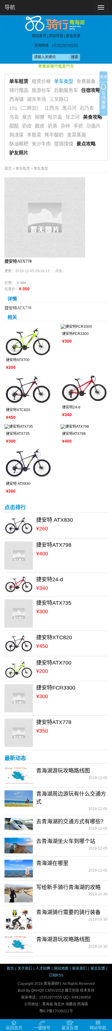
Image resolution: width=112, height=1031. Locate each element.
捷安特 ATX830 (18, 484)
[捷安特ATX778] (44, 217)
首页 (8, 169)
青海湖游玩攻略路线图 (63, 771)
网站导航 (56, 36)
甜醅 (14, 126)
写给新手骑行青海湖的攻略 (68, 887)
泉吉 (27, 117)
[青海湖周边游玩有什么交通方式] (18, 798)
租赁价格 (41, 81)
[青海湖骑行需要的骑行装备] (18, 919)
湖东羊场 (36, 99)
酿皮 (40, 126)
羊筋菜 (34, 134)
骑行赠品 (18, 90)
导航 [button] (9, 7)
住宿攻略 (90, 90)
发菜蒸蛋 (76, 134)
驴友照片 (18, 152)
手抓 (78, 126)
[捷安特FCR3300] (84, 326)
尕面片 (93, 126)
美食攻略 (92, 117)
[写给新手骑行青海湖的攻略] (18, 893)
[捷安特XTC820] (28, 389)
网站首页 (39, 36)
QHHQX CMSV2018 (47, 990)
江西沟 (52, 108)
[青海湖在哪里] (18, 868)
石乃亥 (87, 108)
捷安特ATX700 (18, 360)
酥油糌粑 (18, 143)
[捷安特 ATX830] (28, 463)
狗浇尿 (16, 134)
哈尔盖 (55, 117)
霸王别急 (72, 990)
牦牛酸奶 (54, 134)
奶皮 (27, 126)
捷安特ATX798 (74, 434)
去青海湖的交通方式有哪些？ (71, 822)
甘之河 (72, 117)
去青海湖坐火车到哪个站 (65, 841)
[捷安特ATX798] (84, 426)
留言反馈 (73, 36)
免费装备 (86, 81)
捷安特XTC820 (18, 410)
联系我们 (79, 968)
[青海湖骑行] (56, 23)
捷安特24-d (71, 407)
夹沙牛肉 (41, 143)
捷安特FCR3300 (75, 334)
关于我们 (25, 968)
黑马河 (69, 108)
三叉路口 (58, 99)
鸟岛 (14, 117)
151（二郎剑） (25, 108)
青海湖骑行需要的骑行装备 (68, 912)
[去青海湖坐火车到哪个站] (18, 845)
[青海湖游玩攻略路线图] (18, 775)
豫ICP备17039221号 (56, 1011)
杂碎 (65, 126)
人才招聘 (43, 968)
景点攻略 (86, 143)
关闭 (103, 77)
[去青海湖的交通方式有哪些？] (18, 824)
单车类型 (63, 81)
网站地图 (61, 968)
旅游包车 (41, 90)
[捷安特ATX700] (28, 339)
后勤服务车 (66, 90)
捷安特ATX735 (18, 434)
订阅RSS (56, 975)
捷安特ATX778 (53, 722)
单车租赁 (18, 81)
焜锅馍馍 (63, 143)
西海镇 (16, 99)
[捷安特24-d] (84, 388)
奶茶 (52, 126)
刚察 (40, 117)
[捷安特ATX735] (28, 426)
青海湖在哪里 (52, 863)
